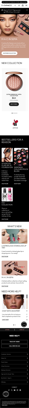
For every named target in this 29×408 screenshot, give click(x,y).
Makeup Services (5, 370)
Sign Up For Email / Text (7, 374)
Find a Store (4, 362)
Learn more (4, 405)
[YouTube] (14, 390)
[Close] (25, 403)
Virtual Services (5, 366)
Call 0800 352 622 (14, 346)
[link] (9, 53)
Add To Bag (14, 104)
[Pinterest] (20, 390)
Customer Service (6, 354)
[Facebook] (9, 390)
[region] (14, 403)
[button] (26, 5)
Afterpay (3, 382)
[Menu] (26, 5)
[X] (11, 390)
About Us (3, 358)
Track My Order (14, 341)
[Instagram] (17, 390)
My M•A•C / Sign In (6, 378)
